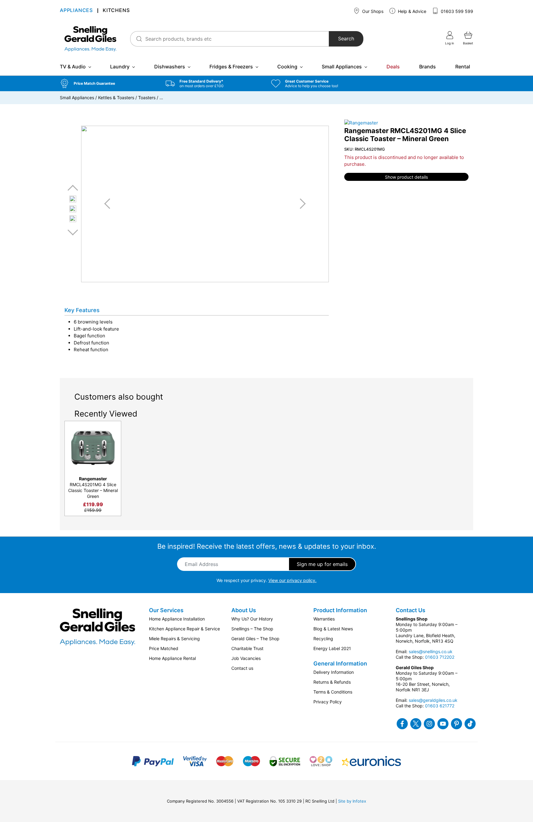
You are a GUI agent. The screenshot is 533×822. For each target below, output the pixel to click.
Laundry (120, 66)
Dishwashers (169, 66)
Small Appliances (342, 66)
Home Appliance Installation (177, 618)
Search (346, 39)
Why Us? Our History (252, 618)
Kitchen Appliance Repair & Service (184, 628)
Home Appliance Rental (172, 658)
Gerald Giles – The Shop (255, 638)
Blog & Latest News (333, 628)
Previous (72, 188)
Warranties (324, 618)
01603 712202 (439, 657)
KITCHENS (116, 11)
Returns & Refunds (332, 682)
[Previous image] (109, 203)
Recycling (323, 638)
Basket (468, 43)
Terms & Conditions (332, 691)
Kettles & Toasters (116, 97)
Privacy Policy (327, 701)
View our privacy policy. (292, 580)
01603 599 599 (456, 11)
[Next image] (300, 203)
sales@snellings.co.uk (430, 651)
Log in (449, 43)
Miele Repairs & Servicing (174, 638)
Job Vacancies (246, 658)
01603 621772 (439, 705)
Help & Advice (411, 11)
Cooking (287, 66)
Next (72, 232)
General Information (340, 663)
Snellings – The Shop (252, 628)
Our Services (166, 610)
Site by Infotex (352, 801)
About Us (243, 610)
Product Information (340, 610)
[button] (108, 83)
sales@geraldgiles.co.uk (433, 700)
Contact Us (410, 610)
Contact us (242, 668)
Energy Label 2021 (332, 648)
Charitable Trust (247, 648)
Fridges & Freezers (231, 66)
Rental (462, 66)
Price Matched (163, 648)
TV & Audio (73, 66)
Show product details (406, 176)
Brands (427, 66)
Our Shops (372, 11)
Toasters (146, 97)
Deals (393, 66)
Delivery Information (333, 672)
